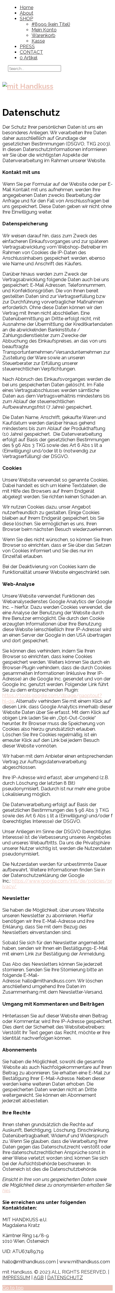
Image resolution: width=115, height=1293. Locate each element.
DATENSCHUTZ (65, 1277)
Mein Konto (44, 30)
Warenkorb (43, 35)
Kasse (38, 41)
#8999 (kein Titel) (51, 24)
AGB (39, 1277)
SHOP (26, 18)
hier (6, 1190)
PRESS (27, 46)
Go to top (13, 1288)
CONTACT (31, 52)
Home (26, 7)
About (26, 13)
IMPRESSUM (16, 1277)
